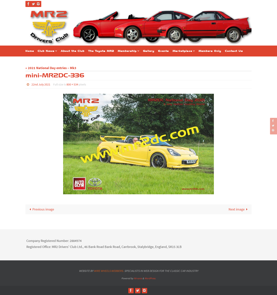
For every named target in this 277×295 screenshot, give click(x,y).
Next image (237, 209)
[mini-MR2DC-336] (138, 144)
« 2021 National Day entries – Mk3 (50, 68)
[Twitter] (33, 4)
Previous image (43, 209)
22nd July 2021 (40, 84)
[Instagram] (38, 4)
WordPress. (150, 278)
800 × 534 (72, 84)
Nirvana (138, 278)
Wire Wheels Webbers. (109, 271)
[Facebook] (28, 4)
